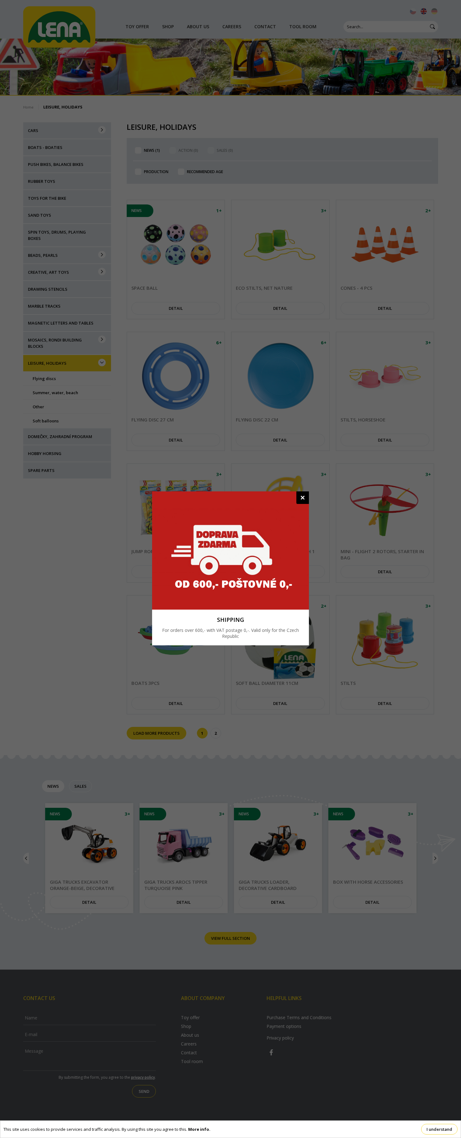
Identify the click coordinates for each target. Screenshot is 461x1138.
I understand (439, 1129)
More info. (199, 1129)
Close (302, 497)
